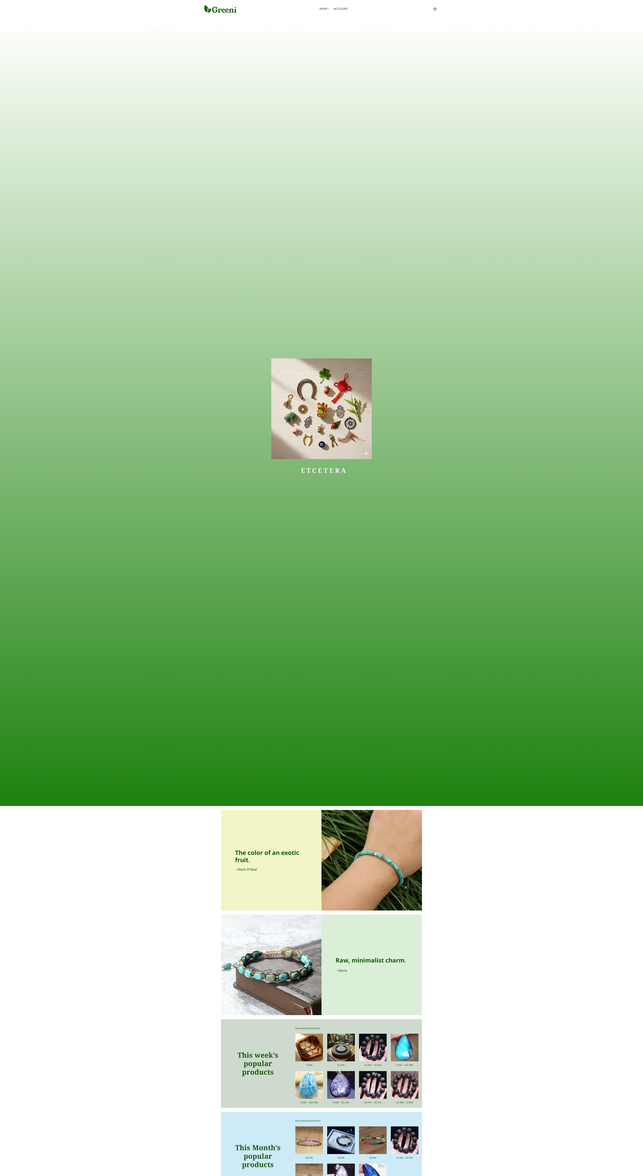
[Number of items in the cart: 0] (435, 9)
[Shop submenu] (329, 9)
